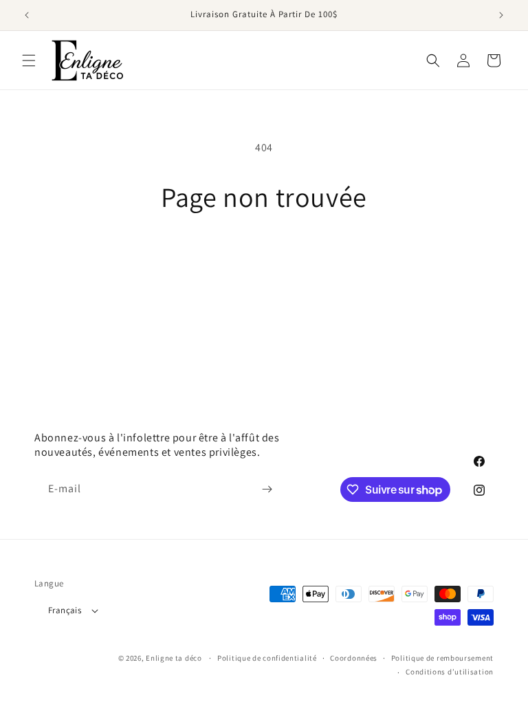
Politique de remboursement (442, 658)
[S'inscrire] (267, 489)
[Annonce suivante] (501, 15)
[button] (29, 60)
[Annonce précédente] (27, 15)
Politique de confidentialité (267, 658)
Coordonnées (353, 658)
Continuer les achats (264, 257)
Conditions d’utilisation (450, 671)
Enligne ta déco (174, 658)
